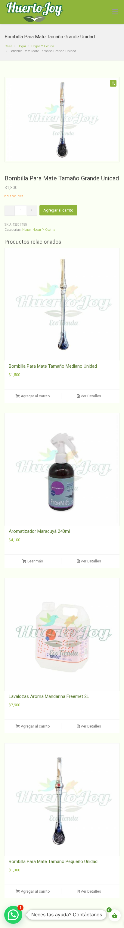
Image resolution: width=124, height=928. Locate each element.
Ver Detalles (90, 396)
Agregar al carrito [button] (35, 396)
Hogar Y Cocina (42, 46)
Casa (8, 46)
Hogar (21, 46)
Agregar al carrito (58, 210)
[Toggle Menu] (115, 12)
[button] (113, 83)
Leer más (34, 561)
